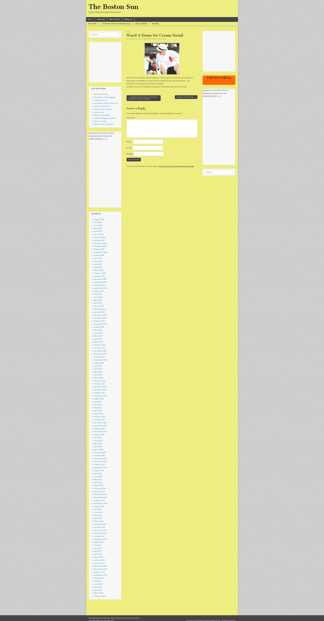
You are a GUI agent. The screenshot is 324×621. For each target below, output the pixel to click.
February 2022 (100, 381)
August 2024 (99, 291)
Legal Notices (141, 24)
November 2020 (100, 426)
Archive (155, 24)
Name (130, 142)
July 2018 (98, 509)
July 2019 (98, 473)
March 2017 (98, 557)
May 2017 (98, 551)
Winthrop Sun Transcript (103, 124)
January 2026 (99, 240)
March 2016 (98, 593)
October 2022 (99, 357)
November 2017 (100, 533)
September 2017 (100, 539)
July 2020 (98, 438)
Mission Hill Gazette (102, 115)
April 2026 (98, 231)
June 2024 (98, 297)
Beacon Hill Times (101, 94)
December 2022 (100, 351)
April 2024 (98, 303)
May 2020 (98, 444)
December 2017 (100, 530)
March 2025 (98, 270)
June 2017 (98, 548)
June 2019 (98, 476)
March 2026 (98, 234)
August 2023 (99, 327)
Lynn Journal (99, 112)
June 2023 (98, 333)
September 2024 (100, 288)
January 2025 (99, 276)
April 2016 (98, 590)
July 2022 (98, 366)
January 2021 (99, 420)
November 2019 (100, 461)
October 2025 (99, 249)
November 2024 (100, 282)
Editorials (101, 19)
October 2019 (99, 464)
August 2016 (99, 578)
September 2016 (100, 575)
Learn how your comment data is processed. (176, 166)
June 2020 (98, 441)
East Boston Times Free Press (106, 103)
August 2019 (99, 470)
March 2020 (98, 450)
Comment (131, 118)
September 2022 (100, 360)
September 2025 (100, 252)
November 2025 (100, 246)
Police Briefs (114, 19)
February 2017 (100, 560)
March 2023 (98, 342)
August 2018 (99, 506)
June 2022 (98, 369)
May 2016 (98, 587)
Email (129, 148)
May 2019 (98, 479)
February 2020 (100, 453)
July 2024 (98, 294)
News (90, 19)
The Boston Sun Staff (135, 39)
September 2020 (100, 432)
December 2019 (100, 459)
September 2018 (100, 503)
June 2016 (98, 584)
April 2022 (98, 375)
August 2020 (99, 435)
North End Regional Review (105, 118)
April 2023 (98, 339)
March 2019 (98, 485)
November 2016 (100, 569)
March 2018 (98, 521)
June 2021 (98, 405)
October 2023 (99, 321)
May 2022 (98, 372)
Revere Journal (100, 121)
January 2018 (99, 527)
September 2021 (100, 396)
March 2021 (98, 414)
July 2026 (98, 222)
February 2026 (100, 237)
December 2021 (100, 387)
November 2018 (100, 497)
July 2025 (98, 258)
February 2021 (100, 417)
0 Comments (161, 39)
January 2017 (99, 563)
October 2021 (99, 393)
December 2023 (100, 315)
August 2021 (99, 399)
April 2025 (98, 267)
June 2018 (98, 512)
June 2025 (98, 261)
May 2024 (98, 300)
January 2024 (99, 312)
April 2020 (98, 447)
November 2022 (100, 354)
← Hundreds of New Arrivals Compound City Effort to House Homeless (142, 98)
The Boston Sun (113, 7)
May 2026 (98, 228)
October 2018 (99, 500)
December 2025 (100, 243)
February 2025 (100, 273)
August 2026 (99, 219)
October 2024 (99, 285)
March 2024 (98, 306)
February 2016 (100, 596)
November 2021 (100, 390)
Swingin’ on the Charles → (186, 97)
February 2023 (100, 345)
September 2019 (100, 468)
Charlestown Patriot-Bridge (104, 97)
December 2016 (100, 566)
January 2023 (99, 348)
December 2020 (100, 423)
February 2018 (100, 524)
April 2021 (98, 411)
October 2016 (99, 572)
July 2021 (98, 402)
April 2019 (98, 482)
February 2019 (100, 488)
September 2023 (100, 324)
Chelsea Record (100, 100)
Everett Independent (102, 106)
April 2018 (98, 518)
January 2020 (99, 455)
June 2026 (98, 225)
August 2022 (99, 363)
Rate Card (92, 24)
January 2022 (99, 384)
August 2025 (99, 255)
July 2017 (98, 545)
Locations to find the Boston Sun (116, 24)
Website (130, 154)
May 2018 (98, 515)
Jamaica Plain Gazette (103, 109)
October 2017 (99, 536)
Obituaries (128, 19)
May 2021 (98, 408)
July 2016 (98, 581)
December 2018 (100, 494)
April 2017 (98, 554)
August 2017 (99, 542)
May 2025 (98, 264)
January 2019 (99, 491)
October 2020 (99, 429)
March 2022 (98, 378)
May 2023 (98, 336)
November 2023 (100, 318)
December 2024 (100, 279)
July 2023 (98, 330)
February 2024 (100, 309)
